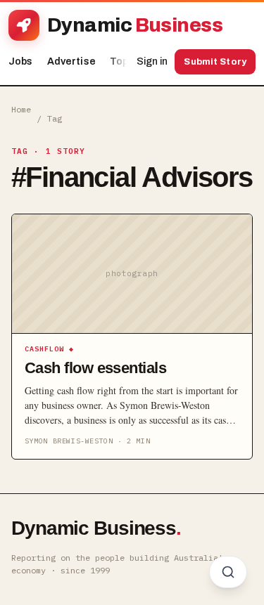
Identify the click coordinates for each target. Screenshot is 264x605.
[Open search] (228, 572)
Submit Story (215, 62)
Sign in (152, 61)
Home (21, 109)
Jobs (20, 61)
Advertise (71, 61)
